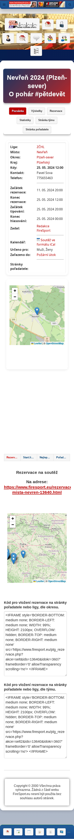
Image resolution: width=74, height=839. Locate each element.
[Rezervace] (40, 831)
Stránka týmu (46, 120)
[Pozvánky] (29, 831)
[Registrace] (8, 38)
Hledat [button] (70, 4)
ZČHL (40, 147)
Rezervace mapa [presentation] (13, 457)
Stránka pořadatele (37, 129)
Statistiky (25, 120)
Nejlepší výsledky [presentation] (46, 457)
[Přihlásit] (62, 24)
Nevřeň (42, 152)
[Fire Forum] (64, 38)
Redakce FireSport (44, 228)
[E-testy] (50, 38)
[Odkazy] (22, 38)
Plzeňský (43, 162)
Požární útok (46, 255)
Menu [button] (4, 4)
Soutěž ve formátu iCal (46, 242)
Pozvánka (18, 111)
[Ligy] (36, 51)
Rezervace (56, 111)
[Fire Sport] (22, 24)
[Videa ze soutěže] (61, 831)
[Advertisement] (37, 413)
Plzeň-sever (45, 157)
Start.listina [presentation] (30, 457)
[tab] (12, 457)
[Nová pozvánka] (18, 831)
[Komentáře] (36, 38)
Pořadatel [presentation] (62, 457)
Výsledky (36, 111)
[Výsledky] (50, 831)
